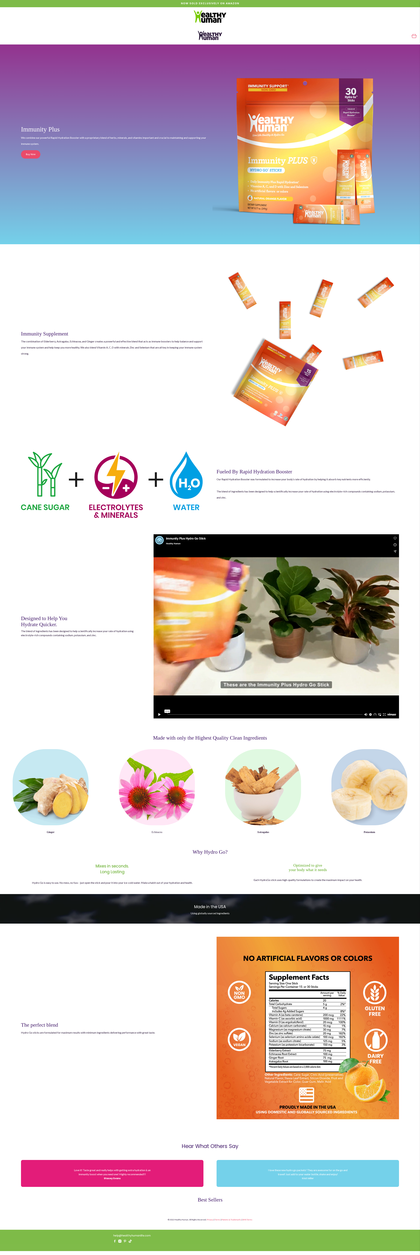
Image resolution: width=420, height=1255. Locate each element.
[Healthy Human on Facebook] (114, 1242)
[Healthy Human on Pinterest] (124, 1242)
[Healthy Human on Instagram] (119, 1242)
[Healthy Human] (210, 17)
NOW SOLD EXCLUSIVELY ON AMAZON (210, 3)
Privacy (210, 1219)
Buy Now (30, 154)
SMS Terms (247, 1219)
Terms (217, 1219)
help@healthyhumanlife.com (132, 1235)
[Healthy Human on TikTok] (130, 1242)
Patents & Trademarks (231, 1219)
